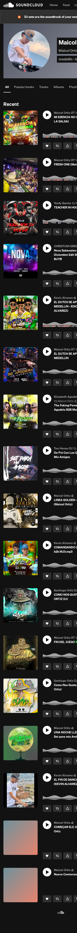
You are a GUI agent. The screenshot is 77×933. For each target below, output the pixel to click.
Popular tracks (24, 87)
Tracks (43, 87)
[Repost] (57, 145)
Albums (58, 87)
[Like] (47, 145)
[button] (47, 115)
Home (54, 5)
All (7, 87)
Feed (66, 5)
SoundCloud (23, 5)
